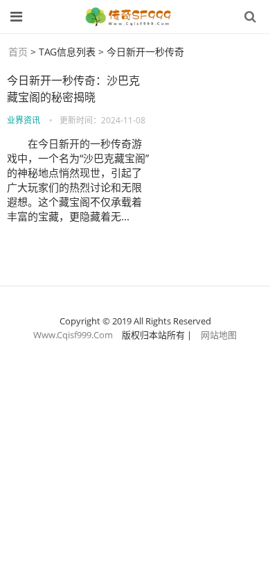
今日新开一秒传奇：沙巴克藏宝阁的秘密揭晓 (73, 89)
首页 (18, 51)
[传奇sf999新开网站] (129, 16)
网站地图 (219, 335)
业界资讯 (23, 120)
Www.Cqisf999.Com (73, 335)
